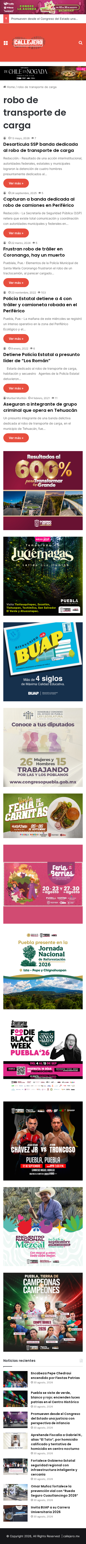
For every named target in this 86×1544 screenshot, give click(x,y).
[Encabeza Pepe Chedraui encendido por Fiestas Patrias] (15, 1379)
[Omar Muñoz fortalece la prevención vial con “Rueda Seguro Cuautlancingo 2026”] (15, 1492)
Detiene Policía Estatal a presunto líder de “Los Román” (41, 357)
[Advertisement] (60, 39)
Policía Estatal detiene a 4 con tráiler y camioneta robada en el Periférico (40, 304)
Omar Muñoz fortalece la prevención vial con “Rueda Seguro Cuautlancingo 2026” (54, 1491)
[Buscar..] (81, 44)
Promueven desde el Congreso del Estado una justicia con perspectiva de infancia (55, 1418)
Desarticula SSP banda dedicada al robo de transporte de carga (40, 147)
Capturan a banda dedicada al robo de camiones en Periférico (39, 202)
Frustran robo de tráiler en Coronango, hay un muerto (34, 252)
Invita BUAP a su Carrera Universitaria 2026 (50, 1509)
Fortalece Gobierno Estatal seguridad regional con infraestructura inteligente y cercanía (54, 1467)
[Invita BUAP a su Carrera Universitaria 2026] (15, 1513)
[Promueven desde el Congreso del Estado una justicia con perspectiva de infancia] (15, 1420)
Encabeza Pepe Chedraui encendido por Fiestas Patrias (55, 1375)
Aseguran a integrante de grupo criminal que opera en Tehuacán (40, 407)
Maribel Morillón (16, 398)
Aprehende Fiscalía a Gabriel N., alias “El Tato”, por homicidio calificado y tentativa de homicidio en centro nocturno (56, 1442)
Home (10, 87)
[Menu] (5, 44)
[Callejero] (28, 42)
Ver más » (16, 183)
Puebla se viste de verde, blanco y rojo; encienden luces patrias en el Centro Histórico (55, 1397)
